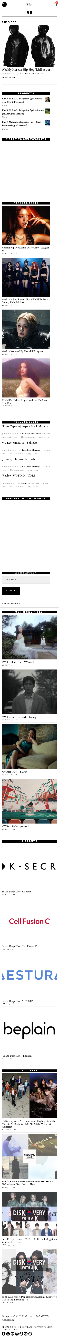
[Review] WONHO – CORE (19, 475)
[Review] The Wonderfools (18, 459)
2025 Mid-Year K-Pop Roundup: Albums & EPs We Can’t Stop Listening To (29, 1298)
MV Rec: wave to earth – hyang (19, 717)
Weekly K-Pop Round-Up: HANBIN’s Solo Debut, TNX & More (25, 301)
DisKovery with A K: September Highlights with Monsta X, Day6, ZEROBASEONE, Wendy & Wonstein (28, 1124)
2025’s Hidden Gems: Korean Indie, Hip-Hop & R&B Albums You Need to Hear (27, 1183)
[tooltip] (4, 1334)
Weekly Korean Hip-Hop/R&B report (26, 69)
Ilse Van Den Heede (32, 433)
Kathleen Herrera (34, 74)
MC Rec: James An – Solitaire (19, 442)
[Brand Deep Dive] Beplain (16, 1056)
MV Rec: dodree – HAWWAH (18, 662)
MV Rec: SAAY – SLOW (14, 772)
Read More (9, 78)
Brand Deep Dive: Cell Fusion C (19, 946)
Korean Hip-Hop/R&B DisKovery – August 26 (25, 249)
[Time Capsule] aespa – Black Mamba (25, 426)
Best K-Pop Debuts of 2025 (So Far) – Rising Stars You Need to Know (29, 1241)
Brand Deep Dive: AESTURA (17, 1001)
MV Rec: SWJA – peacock (15, 826)
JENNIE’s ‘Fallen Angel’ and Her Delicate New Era (24, 402)
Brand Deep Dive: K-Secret (16, 892)
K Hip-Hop (9, 22)
